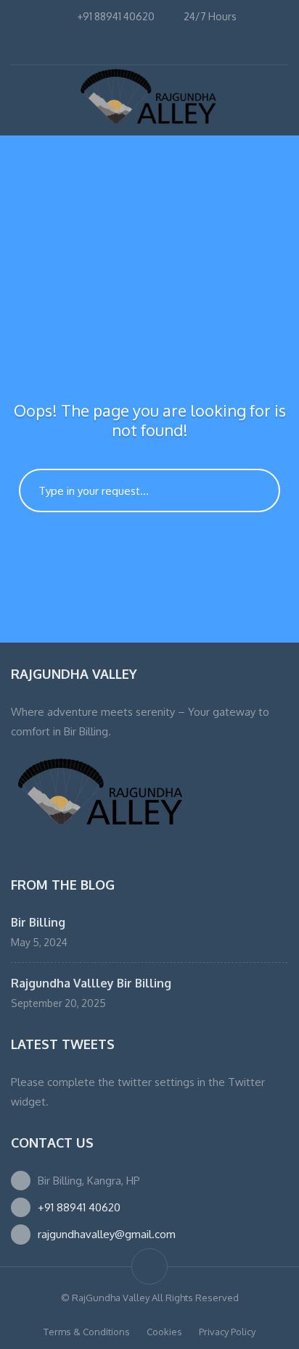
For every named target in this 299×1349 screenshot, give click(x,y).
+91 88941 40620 (79, 1207)
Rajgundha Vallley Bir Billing (91, 983)
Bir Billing (38, 922)
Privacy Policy (227, 1331)
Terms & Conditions (87, 1331)
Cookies (164, 1331)
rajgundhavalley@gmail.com (107, 1234)
